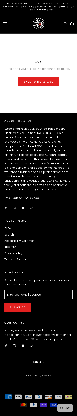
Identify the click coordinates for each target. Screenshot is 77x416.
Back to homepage (38, 82)
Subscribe (17, 307)
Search (9, 234)
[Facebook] (5, 207)
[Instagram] (14, 207)
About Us (10, 247)
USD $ (37, 362)
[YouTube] (23, 207)
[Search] (65, 23)
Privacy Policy (13, 253)
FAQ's (8, 228)
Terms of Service (15, 259)
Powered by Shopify (38, 375)
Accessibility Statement (20, 241)
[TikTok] (31, 207)
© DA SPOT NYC (38, 370)
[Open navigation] (5, 23)
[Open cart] (72, 23)
